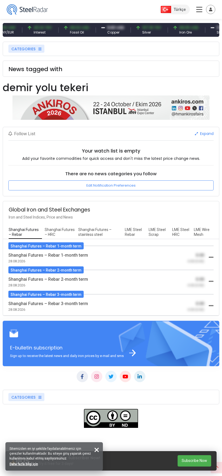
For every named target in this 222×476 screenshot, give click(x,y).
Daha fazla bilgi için (23, 464)
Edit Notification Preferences (111, 185)
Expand (206, 133)
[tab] (25, 232)
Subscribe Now (194, 460)
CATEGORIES (24, 49)
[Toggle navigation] (210, 9)
